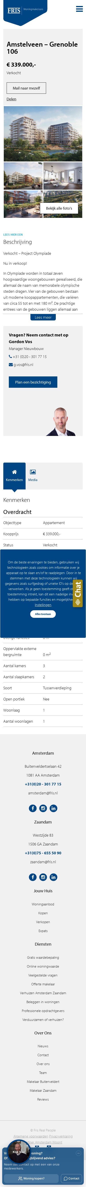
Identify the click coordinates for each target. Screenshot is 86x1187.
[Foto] (23, 204)
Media (32, 479)
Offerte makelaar (43, 984)
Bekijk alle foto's (59, 208)
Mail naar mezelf (26, 88)
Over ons (43, 1064)
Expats (43, 931)
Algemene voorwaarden (30, 1136)
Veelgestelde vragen (43, 975)
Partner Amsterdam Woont (43, 1142)
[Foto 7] (62, 176)
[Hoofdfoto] (43, 133)
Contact (43, 1055)
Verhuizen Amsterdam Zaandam (43, 993)
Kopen (43, 913)
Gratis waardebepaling (43, 957)
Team (43, 1072)
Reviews (43, 1099)
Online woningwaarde (43, 966)
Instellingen (43, 604)
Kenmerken (14, 479)
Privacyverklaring (61, 1136)
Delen (11, 98)
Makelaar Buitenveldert (43, 1081)
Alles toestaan (43, 614)
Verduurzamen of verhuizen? (43, 1019)
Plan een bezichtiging (33, 382)
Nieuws (43, 1046)
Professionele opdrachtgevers (43, 1010)
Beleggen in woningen (43, 1002)
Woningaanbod (43, 904)
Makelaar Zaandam (43, 1090)
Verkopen (43, 922)
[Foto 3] (23, 176)
